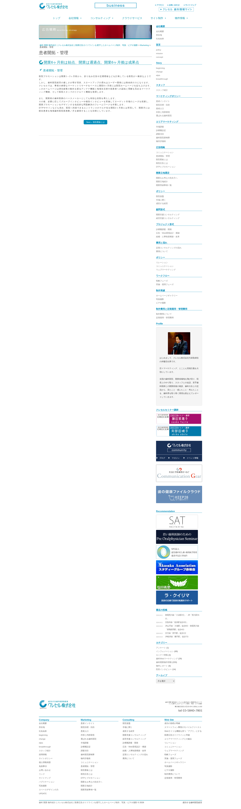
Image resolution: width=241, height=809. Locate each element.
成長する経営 (162, 203)
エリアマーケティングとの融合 (178, 739)
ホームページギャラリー (167, 295)
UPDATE (43, 793)
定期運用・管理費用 (165, 317)
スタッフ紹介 (162, 90)
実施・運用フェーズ (165, 284)
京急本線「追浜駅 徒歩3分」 (176, 622)
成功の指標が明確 (172, 723)
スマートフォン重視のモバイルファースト (183, 727)
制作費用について (164, 314)
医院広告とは (162, 163)
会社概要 (160, 31)
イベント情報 (192, 458)
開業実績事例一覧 (164, 185)
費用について (162, 251)
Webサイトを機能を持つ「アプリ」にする (183, 731)
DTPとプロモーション (166, 167)
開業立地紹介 (162, 181)
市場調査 (160, 127)
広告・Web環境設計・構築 (168, 233)
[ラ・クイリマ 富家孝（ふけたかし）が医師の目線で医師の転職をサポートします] (177, 604)
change (159, 72)
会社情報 (74, 18)
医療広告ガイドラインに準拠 (177, 735)
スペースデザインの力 (48, 790)
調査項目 (160, 134)
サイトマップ (45, 778)
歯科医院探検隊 (163, 137)
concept (159, 57)
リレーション (162, 262)
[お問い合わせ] (174, 6)
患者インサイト (163, 101)
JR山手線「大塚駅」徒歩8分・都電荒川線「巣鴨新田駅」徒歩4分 (182, 628)
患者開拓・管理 (163, 156)
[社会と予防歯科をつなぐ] (179, 484)
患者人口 (160, 108)
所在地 (159, 35)
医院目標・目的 (163, 105)
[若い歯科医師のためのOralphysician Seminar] (177, 543)
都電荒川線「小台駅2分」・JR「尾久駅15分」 (182, 617)
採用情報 (43, 754)
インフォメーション (165, 651)
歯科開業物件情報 (164, 662)
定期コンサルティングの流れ (168, 248)
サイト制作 (157, 18)
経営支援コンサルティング (167, 218)
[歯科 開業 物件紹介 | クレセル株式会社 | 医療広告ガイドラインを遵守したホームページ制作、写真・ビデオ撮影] (65, 7)
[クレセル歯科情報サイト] (176, 11)
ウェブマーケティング (166, 270)
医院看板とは (162, 159)
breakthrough (162, 79)
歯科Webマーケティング (167, 658)
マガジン (176, 458)
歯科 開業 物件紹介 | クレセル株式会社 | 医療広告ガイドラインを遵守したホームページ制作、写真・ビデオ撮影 (88, 802)
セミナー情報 (162, 655)
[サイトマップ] (190, 6)
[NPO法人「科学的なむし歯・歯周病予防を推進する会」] (177, 558)
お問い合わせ (45, 770)
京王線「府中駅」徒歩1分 (175, 633)
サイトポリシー (46, 758)
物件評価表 (161, 141)
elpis (158, 75)
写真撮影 (160, 299)
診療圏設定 (161, 130)
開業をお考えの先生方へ (167, 178)
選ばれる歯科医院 (164, 115)
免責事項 (43, 766)
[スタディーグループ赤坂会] (177, 573)
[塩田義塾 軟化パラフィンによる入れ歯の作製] (177, 589)
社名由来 (160, 39)
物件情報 (180, 18)
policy (158, 50)
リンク (42, 774)
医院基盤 (160, 196)
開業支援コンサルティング (167, 214)
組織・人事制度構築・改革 (167, 236)
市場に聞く (161, 200)
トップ (56, 18)
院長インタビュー (164, 669)
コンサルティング (100, 18)
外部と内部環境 (163, 112)
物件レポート (162, 666)
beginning (160, 68)
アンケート (161, 648)
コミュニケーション (165, 152)
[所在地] (160, 6)
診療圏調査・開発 (164, 229)
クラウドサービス (132, 18)
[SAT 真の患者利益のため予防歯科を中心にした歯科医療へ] (177, 528)
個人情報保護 (45, 762)
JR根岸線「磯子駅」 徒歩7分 (176, 636)
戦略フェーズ (162, 281)
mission (159, 53)
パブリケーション (47, 782)
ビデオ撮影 (161, 303)
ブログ (162, 458)
